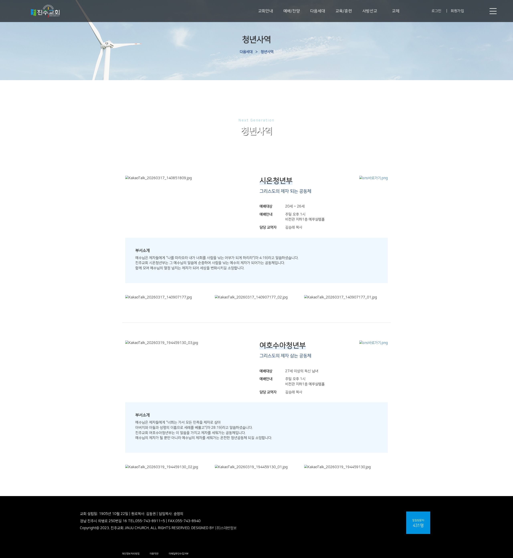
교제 (395, 11)
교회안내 (265, 11)
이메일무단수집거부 (179, 553)
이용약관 (154, 553)
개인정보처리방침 (130, 553)
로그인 (436, 11)
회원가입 (457, 11)
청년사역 (267, 52)
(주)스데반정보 (225, 528)
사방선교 (369, 11)
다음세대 (317, 11)
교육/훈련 (343, 11)
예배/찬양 (291, 11)
